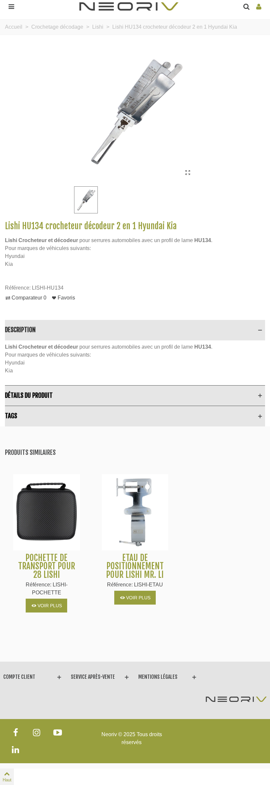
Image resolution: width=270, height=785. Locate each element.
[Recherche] (246, 6)
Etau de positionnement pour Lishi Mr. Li (135, 566)
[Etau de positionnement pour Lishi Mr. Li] (135, 512)
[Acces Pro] (259, 6)
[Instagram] (36, 732)
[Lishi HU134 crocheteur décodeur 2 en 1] (188, 173)
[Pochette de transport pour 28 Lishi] (46, 512)
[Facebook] (15, 732)
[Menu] (11, 6)
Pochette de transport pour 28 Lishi (46, 566)
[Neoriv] (129, 6)
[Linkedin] (15, 749)
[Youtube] (57, 732)
